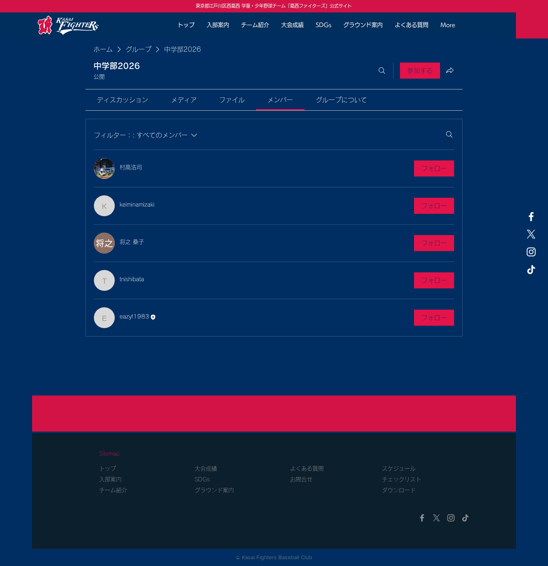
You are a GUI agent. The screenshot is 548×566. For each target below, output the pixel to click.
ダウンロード (402, 490)
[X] (531, 234)
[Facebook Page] (531, 217)
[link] (122, 100)
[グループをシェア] (450, 70)
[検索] (382, 71)
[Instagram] (531, 252)
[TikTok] (531, 270)
